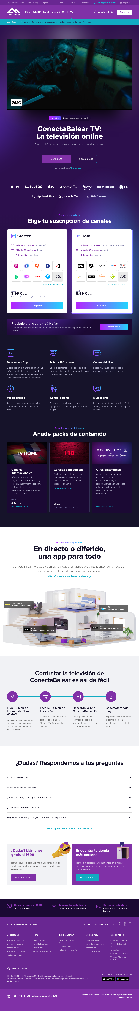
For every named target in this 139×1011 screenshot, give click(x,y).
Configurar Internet (92, 951)
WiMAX (37, 12)
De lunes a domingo (28, 907)
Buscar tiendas (87, 877)
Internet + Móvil (60, 12)
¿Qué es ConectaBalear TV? (20, 777)
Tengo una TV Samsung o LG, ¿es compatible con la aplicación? (37, 817)
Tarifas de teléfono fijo (42, 951)
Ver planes (56, 158)
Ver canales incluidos (52, 285)
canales (58, 276)
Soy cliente (124, 12)
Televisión (114, 950)
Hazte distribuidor (14, 955)
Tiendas (73, 3)
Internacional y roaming (94, 944)
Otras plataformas (74, 22)
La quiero (37, 305)
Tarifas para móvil (92, 940)
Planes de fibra (39, 940)
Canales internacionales (33, 22)
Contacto (85, 3)
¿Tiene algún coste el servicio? (21, 787)
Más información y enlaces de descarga (69, 576)
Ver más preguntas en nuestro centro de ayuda (69, 828)
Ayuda (63, 3)
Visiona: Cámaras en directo (118, 958)
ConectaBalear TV (14, 22)
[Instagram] (125, 924)
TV (71, 12)
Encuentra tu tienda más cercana (72, 907)
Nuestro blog (33, 3)
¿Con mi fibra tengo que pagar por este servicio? (29, 797)
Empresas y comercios (16, 3)
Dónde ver (76, 168)
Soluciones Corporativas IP (43, 996)
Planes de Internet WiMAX (66, 941)
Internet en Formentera (16, 951)
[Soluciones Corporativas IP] (12, 996)
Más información (19, 506)
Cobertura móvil (91, 948)
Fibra (27, 12)
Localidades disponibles (43, 944)
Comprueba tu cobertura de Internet (115, 908)
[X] (130, 924)
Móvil (46, 12)
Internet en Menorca (15, 944)
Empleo (45, 3)
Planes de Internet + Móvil (118, 945)
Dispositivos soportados (55, 22)
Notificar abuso (125, 997)
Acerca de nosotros (90, 995)
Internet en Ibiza (13, 948)
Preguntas (87, 22)
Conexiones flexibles (119, 953)
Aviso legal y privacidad (121, 995)
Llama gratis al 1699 (106, 2)
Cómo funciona (39, 948)
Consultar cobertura (105, 12)
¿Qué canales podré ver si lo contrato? (25, 807)
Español (127, 3)
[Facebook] (120, 924)
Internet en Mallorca (15, 940)
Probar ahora (114, 326)
